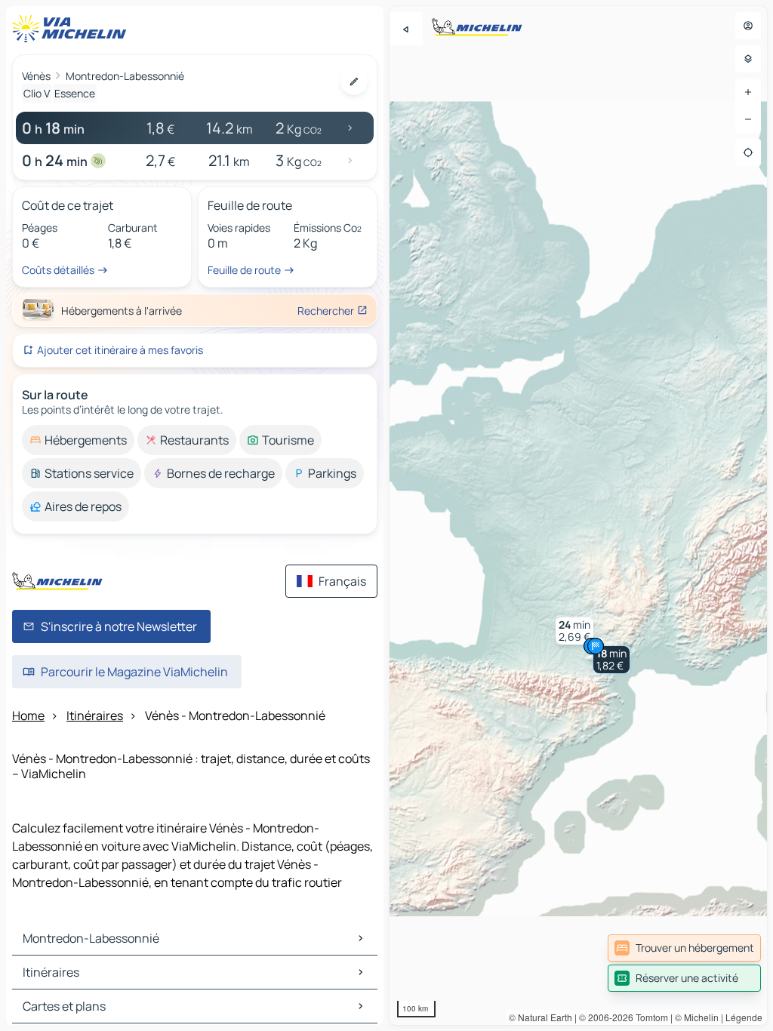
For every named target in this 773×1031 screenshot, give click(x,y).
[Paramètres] (748, 58)
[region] (578, 515)
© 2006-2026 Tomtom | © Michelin (649, 1017)
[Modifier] (354, 81)
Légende (743, 1017)
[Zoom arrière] (748, 119)
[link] (684, 948)
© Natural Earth (540, 1017)
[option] (78, 440)
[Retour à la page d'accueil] (72, 28)
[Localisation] (748, 152)
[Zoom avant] (748, 92)
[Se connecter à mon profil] (748, 25)
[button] (611, 659)
